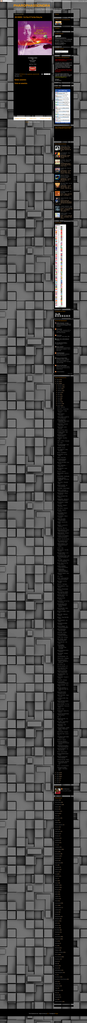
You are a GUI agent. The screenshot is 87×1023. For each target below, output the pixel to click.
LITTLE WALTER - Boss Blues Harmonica (62, 668)
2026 (58, 379)
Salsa (56, 963)
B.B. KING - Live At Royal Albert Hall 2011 (62, 722)
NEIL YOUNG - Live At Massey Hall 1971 (62, 639)
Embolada (57, 858)
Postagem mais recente (20, 118)
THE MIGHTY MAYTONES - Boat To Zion (63, 737)
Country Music (58, 849)
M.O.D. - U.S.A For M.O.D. (63, 765)
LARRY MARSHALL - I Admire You (62, 466)
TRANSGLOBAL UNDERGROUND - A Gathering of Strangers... (63, 570)
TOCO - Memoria (61, 407)
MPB (56, 923)
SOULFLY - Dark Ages (62, 584)
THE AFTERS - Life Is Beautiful (62, 427)
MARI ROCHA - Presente (62, 731)
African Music (58, 802)
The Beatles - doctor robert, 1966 (62, 336)
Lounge (56, 912)
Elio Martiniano (66, 788)
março (59, 401)
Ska (56, 974)
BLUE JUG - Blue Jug (62, 528)
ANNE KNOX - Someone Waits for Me (62, 424)
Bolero (56, 815)
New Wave (57, 929)
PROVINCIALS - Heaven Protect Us (62, 494)
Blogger (56, 1013)
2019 (58, 780)
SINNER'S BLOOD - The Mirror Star (62, 719)
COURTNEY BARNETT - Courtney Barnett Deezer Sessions (63, 743)
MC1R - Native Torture (62, 751)
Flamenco (57, 869)
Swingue (57, 983)
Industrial (57, 898)
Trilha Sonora (58, 990)
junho (59, 396)
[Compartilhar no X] (47, 74)
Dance (56, 851)
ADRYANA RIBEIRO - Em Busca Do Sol (62, 749)
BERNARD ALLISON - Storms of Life (62, 435)
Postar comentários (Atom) (34, 122)
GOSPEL (57, 885)
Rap (56, 945)
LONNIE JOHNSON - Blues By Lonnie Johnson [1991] (66, 207)
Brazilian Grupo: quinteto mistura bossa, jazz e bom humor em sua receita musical (63, 367)
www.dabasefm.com (59, 44)
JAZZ (56, 905)
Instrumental (57, 903)
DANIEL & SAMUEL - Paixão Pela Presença (62, 567)
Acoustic (57, 800)
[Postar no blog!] (45, 74)
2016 (58, 782)
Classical (57, 842)
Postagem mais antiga (45, 118)
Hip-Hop (57, 889)
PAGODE (57, 932)
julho (59, 394)
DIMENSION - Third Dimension (61, 725)
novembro (60, 386)
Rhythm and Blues (59, 952)
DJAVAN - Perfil (60, 708)
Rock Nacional (58, 956)
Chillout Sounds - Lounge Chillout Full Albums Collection (63, 323)
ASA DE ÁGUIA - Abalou (62, 430)
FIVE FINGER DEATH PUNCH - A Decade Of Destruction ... (62, 661)
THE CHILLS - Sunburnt (62, 508)
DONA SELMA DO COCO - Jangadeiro (63, 651)
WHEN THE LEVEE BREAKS (62, 339)
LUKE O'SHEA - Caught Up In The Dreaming (63, 417)
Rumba (56, 961)
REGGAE (57, 947)
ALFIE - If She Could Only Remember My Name (62, 579)
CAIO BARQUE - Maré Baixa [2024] (65, 153)
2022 (58, 774)
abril (59, 399)
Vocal (56, 999)
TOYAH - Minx (60, 548)
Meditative (57, 918)
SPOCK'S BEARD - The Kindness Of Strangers (62, 627)
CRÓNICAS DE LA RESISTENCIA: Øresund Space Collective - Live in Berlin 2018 (63, 349)
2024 (58, 383)
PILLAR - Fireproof (61, 471)
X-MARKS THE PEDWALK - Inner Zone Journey (63, 536)
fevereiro (60, 403)
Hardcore (57, 887)
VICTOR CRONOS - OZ (62, 666)
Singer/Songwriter (59, 972)
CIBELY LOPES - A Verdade (63, 441)
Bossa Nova (57, 818)
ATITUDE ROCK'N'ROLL (61, 343)
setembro (60, 390)
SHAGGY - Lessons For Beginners (62, 526)
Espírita (56, 860)
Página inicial (33, 118)
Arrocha (56, 809)
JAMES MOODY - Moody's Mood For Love (63, 533)
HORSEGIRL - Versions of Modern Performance (63, 500)
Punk (56, 941)
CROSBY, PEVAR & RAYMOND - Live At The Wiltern (63, 479)
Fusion (56, 882)
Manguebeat (57, 916)
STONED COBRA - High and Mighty (62, 432)
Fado (56, 865)
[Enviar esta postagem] (42, 74)
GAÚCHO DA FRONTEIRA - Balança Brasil (63, 714)
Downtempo (57, 853)
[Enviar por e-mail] (44, 74)
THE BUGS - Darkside (62, 680)
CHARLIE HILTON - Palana (63, 759)
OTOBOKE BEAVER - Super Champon (62, 460)
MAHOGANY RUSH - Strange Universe (61, 693)
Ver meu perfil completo (66, 790)
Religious (57, 950)
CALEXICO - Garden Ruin (63, 409)
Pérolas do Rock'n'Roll (61, 358)
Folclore (57, 871)
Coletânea (57, 847)
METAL (56, 920)
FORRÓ (57, 876)
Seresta (56, 968)
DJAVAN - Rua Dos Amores (63, 539)
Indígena (57, 896)
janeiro (59, 405)
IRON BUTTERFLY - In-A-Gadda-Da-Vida (63, 553)
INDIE (56, 894)
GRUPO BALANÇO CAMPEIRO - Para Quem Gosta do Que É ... (63, 421)
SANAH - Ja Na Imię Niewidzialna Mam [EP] (62, 491)
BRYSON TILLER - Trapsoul (61, 598)
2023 (58, 772)
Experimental (58, 862)
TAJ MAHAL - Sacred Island (63, 488)
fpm (48, 1013)
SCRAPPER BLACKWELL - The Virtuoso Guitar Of (63, 746)
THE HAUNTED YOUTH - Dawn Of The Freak (62, 541)
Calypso (57, 822)
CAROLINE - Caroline (62, 632)
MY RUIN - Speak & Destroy (61, 510)
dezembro (60, 385)
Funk (56, 880)
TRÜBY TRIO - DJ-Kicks (62, 637)
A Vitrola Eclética (60, 371)
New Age (57, 927)
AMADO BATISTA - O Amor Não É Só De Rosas (63, 530)
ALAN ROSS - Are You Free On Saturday (63, 601)
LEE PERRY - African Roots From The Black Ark (63, 561)
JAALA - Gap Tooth (61, 457)
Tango (56, 988)
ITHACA (58, 340)
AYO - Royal (60, 576)
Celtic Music (57, 831)
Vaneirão (57, 994)
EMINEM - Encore (61, 447)
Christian (57, 835)
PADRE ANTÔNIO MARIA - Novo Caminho (63, 702)
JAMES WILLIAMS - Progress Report (61, 519)
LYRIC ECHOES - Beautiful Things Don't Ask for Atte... (63, 762)
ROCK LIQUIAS (59, 346)
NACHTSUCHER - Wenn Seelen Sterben (62, 609)
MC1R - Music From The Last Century (62, 564)
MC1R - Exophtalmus (62, 452)
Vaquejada (57, 997)
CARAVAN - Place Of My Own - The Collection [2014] (66, 161)
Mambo (56, 914)
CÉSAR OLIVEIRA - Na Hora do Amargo (62, 486)
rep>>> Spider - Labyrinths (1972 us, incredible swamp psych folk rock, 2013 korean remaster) (63, 331)
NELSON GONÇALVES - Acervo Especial (62, 757)
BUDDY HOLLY (59, 344)
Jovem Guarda (58, 907)
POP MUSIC (57, 936)
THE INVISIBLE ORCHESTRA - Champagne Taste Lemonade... (61, 647)
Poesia (56, 934)
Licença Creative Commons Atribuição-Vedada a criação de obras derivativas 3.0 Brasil (63, 41)
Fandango (57, 867)
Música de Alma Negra (61, 365)
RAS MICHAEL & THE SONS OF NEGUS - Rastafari (62, 605)
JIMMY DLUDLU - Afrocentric (61, 414)
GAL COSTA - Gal (61, 664)
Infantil (56, 900)
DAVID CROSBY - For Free (63, 704)
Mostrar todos (70, 373)
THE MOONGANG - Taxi (62, 656)
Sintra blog (59, 335)
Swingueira (57, 985)
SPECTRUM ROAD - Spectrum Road (61, 630)
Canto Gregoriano (59, 824)
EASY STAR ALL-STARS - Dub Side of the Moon (62, 592)
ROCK (21, 75)
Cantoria (57, 827)
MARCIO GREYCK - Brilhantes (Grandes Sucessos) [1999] (65, 176)
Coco (56, 844)
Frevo (56, 878)
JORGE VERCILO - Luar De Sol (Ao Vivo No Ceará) (62, 545)
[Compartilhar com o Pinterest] (49, 74)
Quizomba (57, 943)
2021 (58, 776)
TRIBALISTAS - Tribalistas (63, 658)
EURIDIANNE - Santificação (63, 476)
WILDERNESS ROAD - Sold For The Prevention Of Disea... (63, 557)
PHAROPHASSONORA (32, 5)
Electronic (57, 856)
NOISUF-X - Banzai (61, 739)
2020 (58, 778)
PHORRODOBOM (60, 353)
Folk (56, 874)
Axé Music (57, 811)
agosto (59, 392)
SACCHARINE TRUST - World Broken (62, 513)
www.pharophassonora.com (61, 39)
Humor (56, 891)
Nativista (57, 925)
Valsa (56, 992)
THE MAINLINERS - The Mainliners (62, 674)
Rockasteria (59, 329)
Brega (56, 820)
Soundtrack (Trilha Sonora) (61, 979)
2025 (58, 381)
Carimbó (57, 829)
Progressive (57, 938)
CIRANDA (57, 840)
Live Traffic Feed (62, 90)
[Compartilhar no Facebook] (48, 74)
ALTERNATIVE (58, 804)
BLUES (56, 813)
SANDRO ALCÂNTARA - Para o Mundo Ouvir (62, 671)
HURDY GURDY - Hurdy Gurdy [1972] (66, 214)
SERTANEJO (58, 970)
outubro (59, 388)
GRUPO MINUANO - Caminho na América (62, 635)
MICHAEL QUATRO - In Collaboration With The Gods (62, 689)
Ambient (57, 806)
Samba (56, 965)
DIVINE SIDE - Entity (65, 146)
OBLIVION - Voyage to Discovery (62, 506)
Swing (56, 981)
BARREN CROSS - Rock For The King (62, 595)
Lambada (57, 909)
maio (59, 398)
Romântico (57, 959)
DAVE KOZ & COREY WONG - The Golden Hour (62, 768)
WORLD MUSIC (58, 1001)
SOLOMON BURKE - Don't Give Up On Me (63, 445)
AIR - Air (59, 716)
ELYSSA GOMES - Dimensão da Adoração (62, 682)
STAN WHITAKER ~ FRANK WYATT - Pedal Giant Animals (63, 729)
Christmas (57, 838)
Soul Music (57, 976)
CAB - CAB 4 (60, 442)
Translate (65, 53)
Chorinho (57, 833)
